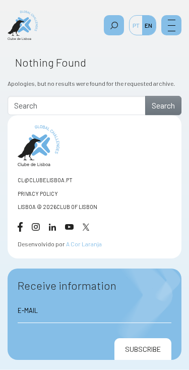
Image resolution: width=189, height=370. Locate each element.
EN (148, 25)
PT (136, 25)
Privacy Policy (38, 193)
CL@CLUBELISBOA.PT (45, 180)
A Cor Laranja (84, 243)
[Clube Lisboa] (23, 25)
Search (163, 105)
